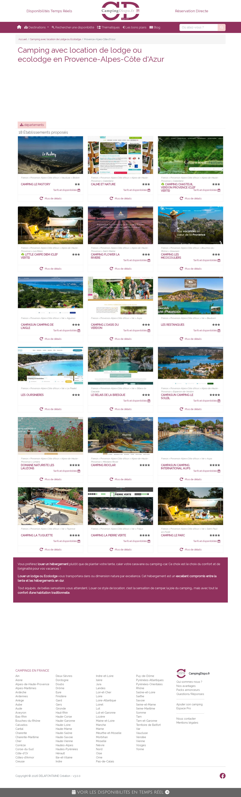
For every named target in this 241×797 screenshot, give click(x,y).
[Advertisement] (120, 93)
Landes (100, 688)
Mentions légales (187, 722)
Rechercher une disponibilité (74, 27)
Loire (99, 696)
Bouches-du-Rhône (27, 720)
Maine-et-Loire (105, 720)
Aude (18, 708)
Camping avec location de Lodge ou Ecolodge (55, 39)
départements (33, 125)
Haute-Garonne (65, 720)
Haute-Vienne (64, 741)
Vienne (140, 741)
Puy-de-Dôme (145, 675)
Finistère (61, 696)
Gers (59, 704)
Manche (101, 724)
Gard (59, 700)
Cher (18, 741)
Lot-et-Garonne (106, 712)
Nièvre (100, 745)
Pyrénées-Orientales (149, 684)
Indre (59, 761)
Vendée (141, 737)
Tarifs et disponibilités (65, 190)
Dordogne (62, 680)
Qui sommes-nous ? (189, 681)
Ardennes (21, 696)
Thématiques (110, 27)
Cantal (19, 728)
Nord (99, 749)
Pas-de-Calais (105, 761)
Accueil (22, 39)
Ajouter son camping (189, 704)
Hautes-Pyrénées (67, 749)
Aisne (19, 680)
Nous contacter (186, 718)
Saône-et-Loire (145, 692)
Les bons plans (135, 27)
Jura (98, 684)
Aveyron (20, 712)
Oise (99, 753)
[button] (50, 198)
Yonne (140, 749)
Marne (100, 728)
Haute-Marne (64, 728)
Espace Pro (183, 708)
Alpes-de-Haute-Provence (32, 684)
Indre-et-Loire (105, 675)
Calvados (21, 724)
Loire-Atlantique (106, 700)
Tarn (139, 716)
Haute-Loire (63, 724)
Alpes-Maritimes (25, 688)
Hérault (60, 753)
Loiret (99, 704)
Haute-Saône (64, 733)
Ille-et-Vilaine (64, 757)
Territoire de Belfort (148, 724)
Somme (141, 712)
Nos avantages (186, 685)
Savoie (140, 700)
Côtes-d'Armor (24, 757)
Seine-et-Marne (146, 704)
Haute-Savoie (64, 737)
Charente (21, 733)
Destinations (37, 27)
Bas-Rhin (21, 716)
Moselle (101, 741)
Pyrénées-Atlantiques (150, 680)
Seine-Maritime (145, 708)
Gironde (61, 708)
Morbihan (102, 737)
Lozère (100, 716)
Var (138, 728)
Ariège (19, 700)
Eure (58, 692)
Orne (99, 757)
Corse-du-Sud (24, 749)
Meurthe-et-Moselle (108, 733)
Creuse (20, 761)
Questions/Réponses (190, 694)
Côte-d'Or (21, 753)
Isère (99, 680)
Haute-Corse (64, 716)
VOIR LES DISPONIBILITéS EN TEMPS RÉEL (120, 792)
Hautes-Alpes (64, 745)
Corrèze (20, 745)
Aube (18, 704)
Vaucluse (142, 733)
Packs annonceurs (188, 689)
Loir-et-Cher (103, 692)
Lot (98, 708)
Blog (156, 27)
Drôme (60, 688)
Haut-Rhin (62, 712)
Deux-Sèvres (64, 675)
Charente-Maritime (27, 737)
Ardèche (20, 692)
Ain (17, 675)
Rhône (140, 688)
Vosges (141, 745)
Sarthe (140, 696)
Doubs (60, 684)
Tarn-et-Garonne (146, 720)
